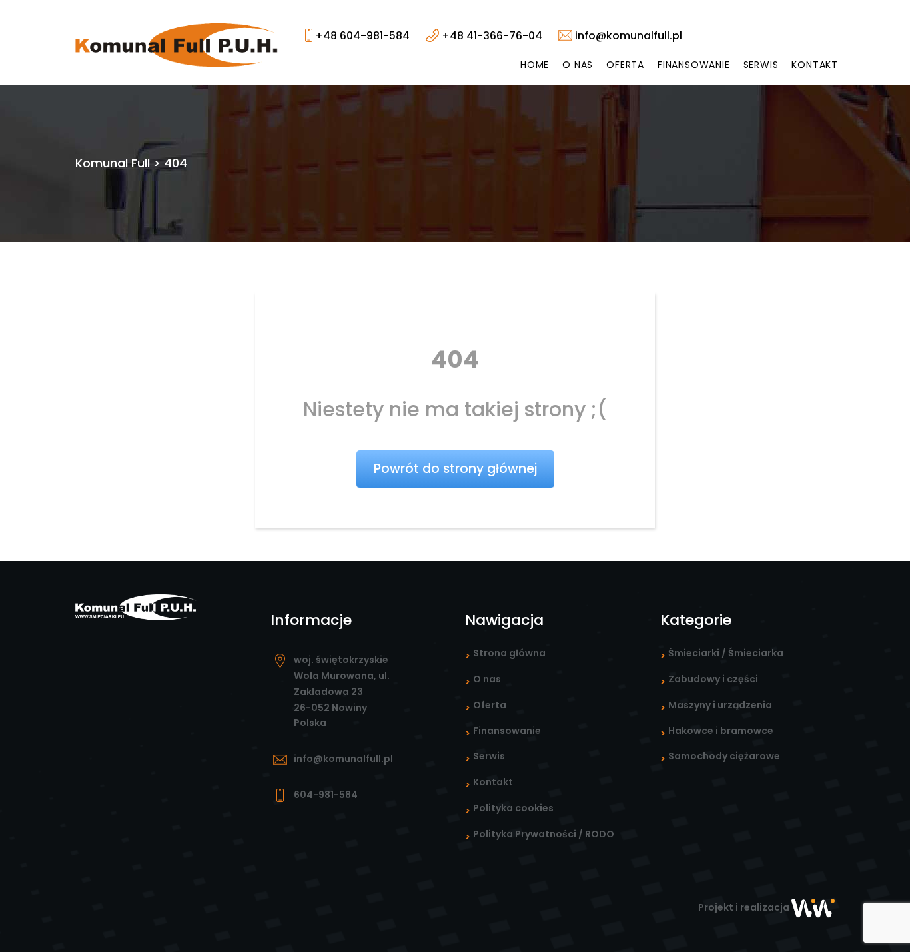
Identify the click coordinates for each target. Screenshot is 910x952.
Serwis (761, 64)
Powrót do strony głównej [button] (455, 469)
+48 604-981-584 (361, 35)
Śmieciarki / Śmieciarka (725, 653)
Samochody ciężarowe (724, 756)
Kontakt (814, 64)
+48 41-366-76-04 (490, 35)
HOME (534, 64)
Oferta (625, 64)
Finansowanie (694, 64)
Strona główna (509, 653)
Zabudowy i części (713, 679)
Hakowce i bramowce (720, 730)
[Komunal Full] (176, 44)
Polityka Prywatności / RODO (543, 834)
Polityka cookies (513, 808)
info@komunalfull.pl (627, 35)
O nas (577, 64)
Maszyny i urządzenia (720, 705)
